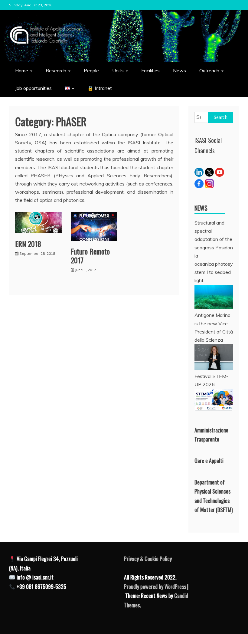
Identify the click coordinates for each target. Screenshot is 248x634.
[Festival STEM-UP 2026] (213, 409)
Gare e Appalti (209, 461)
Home (21, 70)
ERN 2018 (28, 243)
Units (118, 70)
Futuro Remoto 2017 (90, 255)
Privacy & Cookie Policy (148, 559)
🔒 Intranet (99, 88)
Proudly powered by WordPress (155, 586)
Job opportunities (33, 88)
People (91, 70)
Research (56, 70)
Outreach (209, 70)
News (179, 70)
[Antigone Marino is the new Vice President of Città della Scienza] (213, 368)
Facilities (150, 70)
